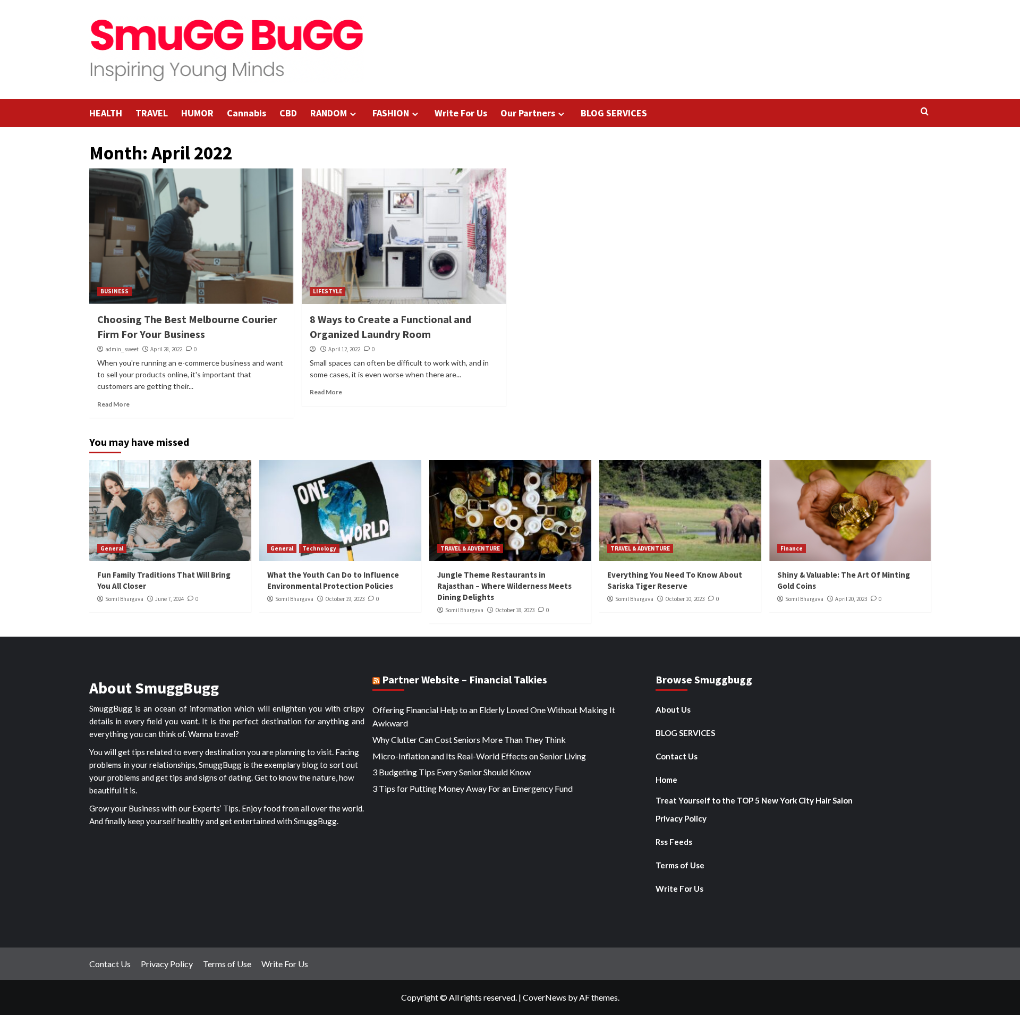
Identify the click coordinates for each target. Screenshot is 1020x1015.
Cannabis (246, 113)
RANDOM (328, 113)
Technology (319, 548)
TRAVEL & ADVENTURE (470, 548)
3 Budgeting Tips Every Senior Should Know (451, 772)
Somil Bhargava (124, 599)
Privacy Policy (681, 818)
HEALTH (105, 113)
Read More (113, 404)
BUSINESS (114, 291)
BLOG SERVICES (614, 113)
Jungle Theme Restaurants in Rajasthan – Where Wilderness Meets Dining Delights (504, 586)
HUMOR (197, 113)
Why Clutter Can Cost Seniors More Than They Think (469, 739)
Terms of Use (680, 865)
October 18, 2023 (514, 610)
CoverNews (544, 997)
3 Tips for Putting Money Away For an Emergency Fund (472, 788)
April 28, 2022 (166, 349)
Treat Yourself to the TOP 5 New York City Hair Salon (754, 800)
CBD (288, 113)
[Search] (924, 112)
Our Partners (527, 113)
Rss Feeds (674, 842)
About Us (673, 709)
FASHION (390, 113)
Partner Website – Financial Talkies (464, 679)
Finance (791, 548)
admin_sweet (122, 349)
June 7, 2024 (169, 599)
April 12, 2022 (344, 349)
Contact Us (677, 756)
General (111, 548)
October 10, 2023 (684, 599)
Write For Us (461, 113)
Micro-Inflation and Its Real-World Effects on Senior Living (479, 756)
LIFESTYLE (327, 291)
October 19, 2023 (344, 599)
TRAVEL (151, 113)
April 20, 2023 (851, 599)
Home (666, 779)
